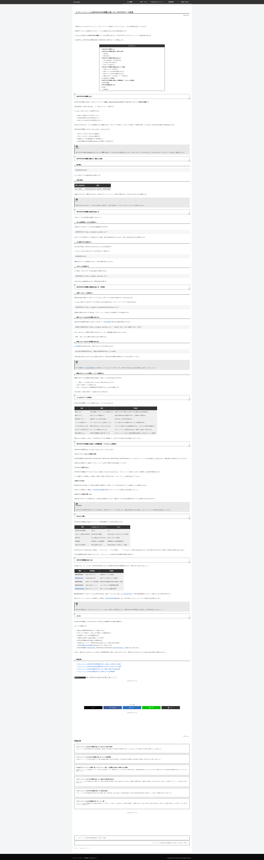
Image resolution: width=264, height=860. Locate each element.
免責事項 (87, 858)
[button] (170, 707)
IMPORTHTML (79, 578)
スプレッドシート (113, 677)
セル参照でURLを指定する (110, 62)
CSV (89, 677)
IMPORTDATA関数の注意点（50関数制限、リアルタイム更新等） (118, 80)
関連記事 (106, 89)
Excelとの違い (106, 82)
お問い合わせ (93, 858)
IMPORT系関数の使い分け (108, 84)
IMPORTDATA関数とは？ (108, 49)
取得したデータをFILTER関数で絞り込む (114, 73)
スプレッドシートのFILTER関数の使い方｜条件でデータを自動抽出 (96, 671)
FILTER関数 (77, 346)
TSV (107, 677)
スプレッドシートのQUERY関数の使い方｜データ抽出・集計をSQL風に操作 (98, 669)
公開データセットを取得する (111, 69)
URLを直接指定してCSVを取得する (112, 60)
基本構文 (106, 53)
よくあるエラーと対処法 (108, 78)
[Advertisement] (132, 20)
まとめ (104, 87)
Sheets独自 (102, 677)
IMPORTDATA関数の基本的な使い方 (111, 58)
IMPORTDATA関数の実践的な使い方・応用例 (113, 67)
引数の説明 (106, 55)
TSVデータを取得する (109, 64)
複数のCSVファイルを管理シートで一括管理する (116, 75)
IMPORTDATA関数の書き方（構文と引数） (113, 51)
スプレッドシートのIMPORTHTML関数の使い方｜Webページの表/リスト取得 (99, 664)
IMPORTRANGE (79, 588)
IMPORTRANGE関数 (99, 489)
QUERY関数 (106, 322)
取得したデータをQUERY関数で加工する (114, 71)
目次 (129, 45)
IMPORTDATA (94, 677)
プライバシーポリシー (78, 858)
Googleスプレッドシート (80, 677)
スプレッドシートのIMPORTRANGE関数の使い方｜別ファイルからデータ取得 (99, 666)
